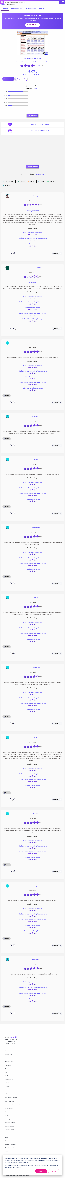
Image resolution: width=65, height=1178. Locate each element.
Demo (6, 1111)
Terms (6, 1151)
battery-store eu (32, 58)
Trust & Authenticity (10, 1148)
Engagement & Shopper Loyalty (13, 1104)
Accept (41, 1171)
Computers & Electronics (22, 62)
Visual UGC (8, 1068)
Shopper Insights (9, 1108)
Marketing (7, 1119)
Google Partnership (10, 1140)
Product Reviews (9, 1061)
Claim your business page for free (49, 19)
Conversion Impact (9, 1101)
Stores (3, 4)
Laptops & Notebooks (44, 62)
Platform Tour (8, 1054)
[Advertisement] (32, 152)
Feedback (7, 1075)
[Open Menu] (63, 2)
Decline (54, 1171)
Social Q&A (8, 1065)
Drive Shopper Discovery (11, 1097)
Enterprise (7, 1086)
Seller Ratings (8, 1058)
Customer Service (9, 1126)
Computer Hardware (33, 62)
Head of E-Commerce (10, 1122)
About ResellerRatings (10, 1144)
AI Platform (8, 1083)
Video (6, 1072)
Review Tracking (9, 1079)
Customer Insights (9, 1129)
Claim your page (32, 25)
